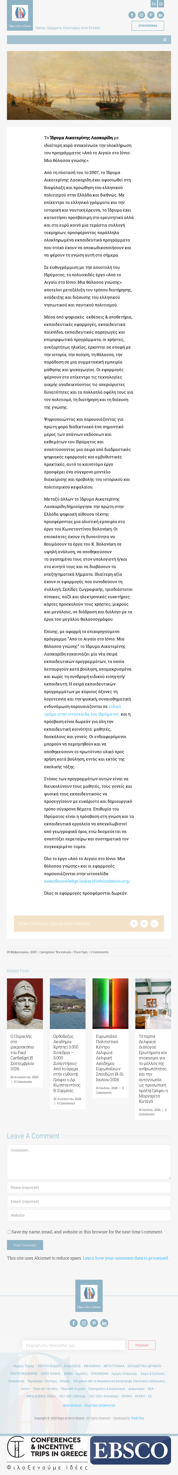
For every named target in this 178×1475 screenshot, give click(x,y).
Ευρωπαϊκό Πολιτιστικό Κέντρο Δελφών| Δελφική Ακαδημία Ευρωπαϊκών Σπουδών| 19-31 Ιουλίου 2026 (109, 1057)
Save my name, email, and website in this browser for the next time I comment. (87, 1231)
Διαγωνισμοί (136, 1389)
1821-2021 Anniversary (103, 1396)
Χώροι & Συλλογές (153, 1373)
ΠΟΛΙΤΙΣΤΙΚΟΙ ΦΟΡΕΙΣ (24, 1373)
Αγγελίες (82, 1373)
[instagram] (141, 15)
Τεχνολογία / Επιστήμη (71, 952)
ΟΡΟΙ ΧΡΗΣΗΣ (72, 1406)
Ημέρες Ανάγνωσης (124, 1373)
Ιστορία (65, 1381)
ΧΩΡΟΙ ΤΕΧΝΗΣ (50, 1373)
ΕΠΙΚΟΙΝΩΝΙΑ (99, 1373)
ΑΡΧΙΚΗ (126, 1396)
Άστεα (26, 1389)
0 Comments (99, 952)
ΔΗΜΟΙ (68, 1373)
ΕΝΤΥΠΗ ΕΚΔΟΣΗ (49, 1366)
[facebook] (132, 15)
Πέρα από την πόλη (45, 1389)
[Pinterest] (144, 924)
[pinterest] (151, 15)
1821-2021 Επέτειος (72, 1396)
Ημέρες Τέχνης (24, 1366)
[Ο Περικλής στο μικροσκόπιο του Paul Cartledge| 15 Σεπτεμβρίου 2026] (25, 981)
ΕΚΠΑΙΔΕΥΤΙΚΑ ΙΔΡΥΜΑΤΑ (144, 1366)
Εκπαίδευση (16, 1381)
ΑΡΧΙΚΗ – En (143, 1396)
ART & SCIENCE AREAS (41, 1396)
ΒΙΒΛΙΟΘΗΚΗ (92, 1366)
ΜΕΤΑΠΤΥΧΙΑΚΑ (114, 1366)
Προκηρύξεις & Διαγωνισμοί (106, 1389)
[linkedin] (160, 15)
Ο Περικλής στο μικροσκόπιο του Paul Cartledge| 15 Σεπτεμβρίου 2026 (22, 1052)
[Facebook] (134, 924)
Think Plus (137, 1418)
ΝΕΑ (150, 1389)
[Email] (154, 924)
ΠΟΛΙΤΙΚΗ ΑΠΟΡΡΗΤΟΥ (100, 1406)
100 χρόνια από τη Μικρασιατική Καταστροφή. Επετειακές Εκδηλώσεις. (119, 1381)
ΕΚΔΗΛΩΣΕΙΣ (72, 1366)
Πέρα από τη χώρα (73, 1389)
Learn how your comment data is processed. (126, 1258)
